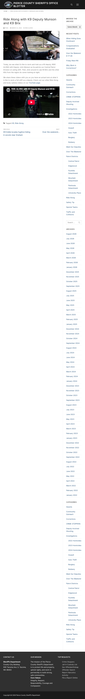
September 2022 (73, 457)
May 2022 (70, 476)
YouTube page (34, 83)
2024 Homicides (74, 123)
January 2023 (71, 438)
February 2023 (72, 433)
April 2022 (70, 481)
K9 (13, 123)
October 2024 (71, 338)
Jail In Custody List (69, 664)
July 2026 (70, 239)
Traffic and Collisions (70, 213)
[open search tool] (72, 5)
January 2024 (71, 381)
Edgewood (72, 166)
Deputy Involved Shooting (72, 103)
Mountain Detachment (73, 179)
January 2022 (71, 495)
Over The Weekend (73, 152)
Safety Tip (70, 202)
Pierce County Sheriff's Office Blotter (35, 5)
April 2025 (70, 310)
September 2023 (73, 400)
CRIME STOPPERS (73, 97)
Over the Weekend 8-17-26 (73, 54)
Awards (69, 80)
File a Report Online (70, 678)
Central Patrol (73, 161)
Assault (71, 128)
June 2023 (70, 414)
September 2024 (73, 343)
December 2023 (72, 386)
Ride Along (29, 28)
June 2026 (70, 243)
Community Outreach (70, 86)
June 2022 (70, 471)
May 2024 (70, 362)
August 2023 (71, 405)
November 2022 (72, 448)
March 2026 (71, 258)
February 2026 (72, 262)
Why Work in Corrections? (71, 66)
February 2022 (72, 490)
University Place (74, 193)
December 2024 (72, 329)
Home (5, 11)
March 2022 (71, 486)
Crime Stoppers (68, 662)
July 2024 (70, 353)
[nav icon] (77, 4)
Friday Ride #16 (72, 61)
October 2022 (71, 452)
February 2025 (72, 319)
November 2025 (72, 277)
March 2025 (71, 315)
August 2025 (71, 291)
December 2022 (72, 443)
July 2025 (70, 296)
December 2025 (72, 272)
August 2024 (71, 348)
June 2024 (70, 357)
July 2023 (70, 410)
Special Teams (72, 207)
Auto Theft (72, 133)
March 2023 (71, 429)
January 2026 (71, 267)
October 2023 (71, 395)
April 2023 (70, 424)
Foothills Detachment (73, 172)
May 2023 (70, 419)
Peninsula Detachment (73, 186)
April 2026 (70, 253)
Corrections (70, 92)
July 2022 (70, 467)
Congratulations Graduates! (72, 47)
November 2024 (72, 334)
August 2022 (71, 462)
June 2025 (70, 300)
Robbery (71, 142)
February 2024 (72, 376)
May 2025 (70, 305)
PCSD (6, 28)
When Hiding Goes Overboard (73, 39)
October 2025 (71, 281)
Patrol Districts (72, 156)
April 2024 (70, 367)
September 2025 (73, 286)
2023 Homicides (74, 118)
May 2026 (70, 248)
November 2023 (72, 391)
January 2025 (71, 324)
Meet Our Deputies (73, 147)
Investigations (71, 109)
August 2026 (71, 234)
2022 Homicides (74, 114)
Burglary (71, 137)
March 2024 (71, 372)
